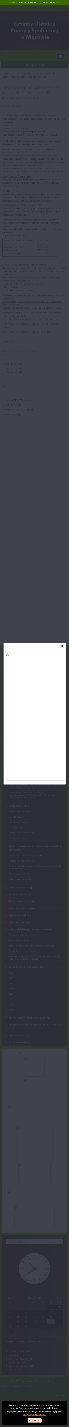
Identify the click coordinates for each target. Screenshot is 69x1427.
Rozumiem (34, 1420)
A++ (35, 2)
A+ (31, 2)
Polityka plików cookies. (34, 1414)
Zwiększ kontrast (51, 2)
